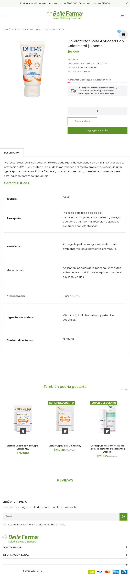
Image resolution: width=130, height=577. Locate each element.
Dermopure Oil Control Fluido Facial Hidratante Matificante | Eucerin (107, 448)
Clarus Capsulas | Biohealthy (65, 445)
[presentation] (122, 389)
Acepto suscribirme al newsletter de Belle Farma (36, 524)
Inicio (5, 29)
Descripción (11, 152)
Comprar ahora (82, 121)
